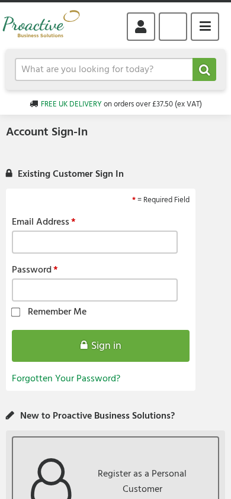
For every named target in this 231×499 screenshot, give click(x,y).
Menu (205, 26)
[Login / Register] (141, 26)
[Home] (46, 26)
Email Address (40, 222)
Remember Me (57, 312)
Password (32, 270)
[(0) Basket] (173, 26)
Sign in (106, 346)
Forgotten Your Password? (66, 379)
